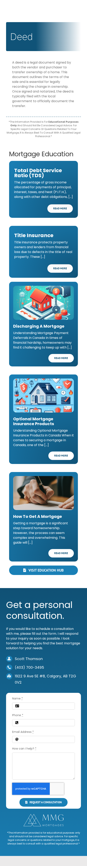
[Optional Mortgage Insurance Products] (43, 395)
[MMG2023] (43, 815)
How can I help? (24, 749)
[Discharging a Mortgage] (43, 303)
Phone (17, 715)
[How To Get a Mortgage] (43, 493)
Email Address (23, 732)
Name (17, 698)
